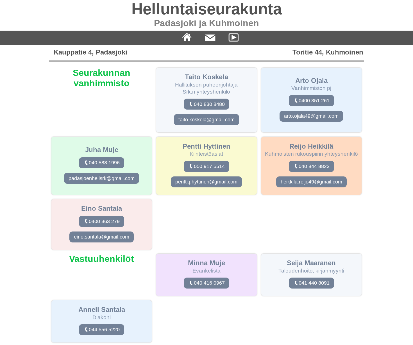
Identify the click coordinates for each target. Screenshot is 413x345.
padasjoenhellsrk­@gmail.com (102, 178)
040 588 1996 (104, 162)
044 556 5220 (104, 329)
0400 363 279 (104, 221)
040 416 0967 (209, 283)
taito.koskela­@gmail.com (206, 119)
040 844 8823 (314, 166)
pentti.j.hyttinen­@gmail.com (206, 182)
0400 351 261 (314, 100)
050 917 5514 (209, 166)
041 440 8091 (314, 283)
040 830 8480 (209, 104)
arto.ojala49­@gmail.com (311, 116)
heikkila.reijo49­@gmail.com (311, 182)
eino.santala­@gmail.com (101, 237)
